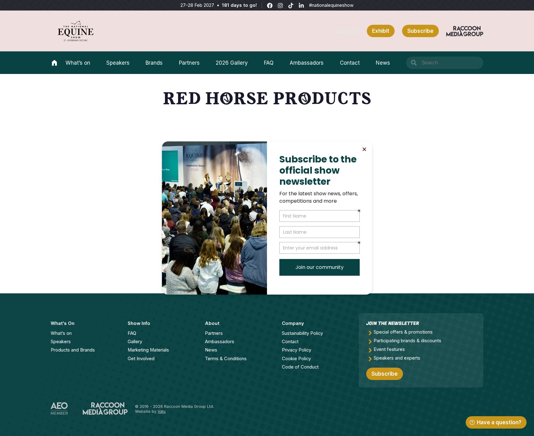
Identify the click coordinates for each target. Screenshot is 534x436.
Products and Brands (73, 350)
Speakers (117, 63)
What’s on (78, 63)
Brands (154, 63)
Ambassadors (307, 63)
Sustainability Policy (302, 333)
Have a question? (499, 422)
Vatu (162, 411)
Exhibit (380, 31)
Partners (189, 63)
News (383, 63)
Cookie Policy (296, 358)
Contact (350, 63)
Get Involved (141, 358)
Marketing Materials (148, 350)
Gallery (135, 341)
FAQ (268, 63)
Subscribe (346, 31)
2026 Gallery (232, 63)
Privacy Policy (296, 350)
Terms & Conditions (226, 358)
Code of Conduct (300, 367)
